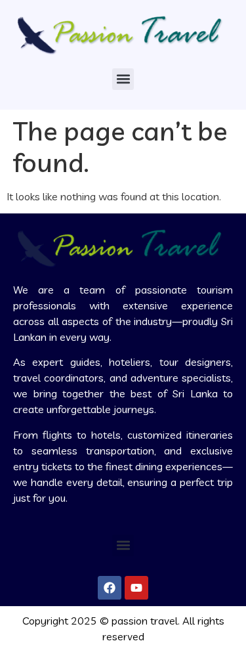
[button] (123, 79)
